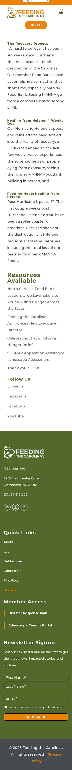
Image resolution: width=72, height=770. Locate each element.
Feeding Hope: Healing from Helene (33, 195)
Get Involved (13, 561)
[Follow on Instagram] (15, 507)
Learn (8, 552)
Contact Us (12, 571)
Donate (36, 25)
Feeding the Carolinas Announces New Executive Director (31, 323)
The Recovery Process (27, 43)
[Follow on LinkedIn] (7, 507)
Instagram (16, 396)
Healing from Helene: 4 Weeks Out (35, 122)
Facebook (16, 406)
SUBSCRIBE (36, 717)
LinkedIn (15, 386)
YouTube (15, 416)
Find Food (11, 580)
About (8, 542)
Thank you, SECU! (23, 368)
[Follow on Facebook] (24, 507)
